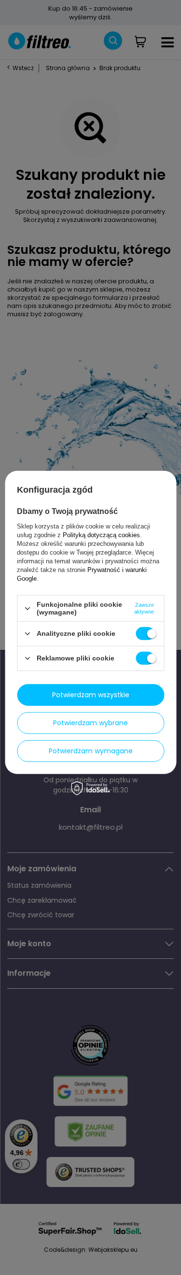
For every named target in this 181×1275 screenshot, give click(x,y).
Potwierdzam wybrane (90, 723)
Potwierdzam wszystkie (90, 695)
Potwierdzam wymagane (91, 751)
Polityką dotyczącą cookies (101, 535)
